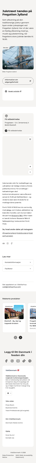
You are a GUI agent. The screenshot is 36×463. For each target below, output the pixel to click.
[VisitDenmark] (12, 370)
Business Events (11, 408)
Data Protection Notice (8, 456)
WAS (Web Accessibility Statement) (24, 456)
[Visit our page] (12, 361)
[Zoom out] (30, 172)
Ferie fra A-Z (10, 435)
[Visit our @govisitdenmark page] (24, 361)
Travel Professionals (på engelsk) (17, 410)
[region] (18, 155)
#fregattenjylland (9, 233)
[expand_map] (30, 139)
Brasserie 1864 (17, 216)
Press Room (10, 405)
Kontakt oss (10, 438)
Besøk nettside (13, 91)
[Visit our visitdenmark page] (18, 361)
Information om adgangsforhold (11, 81)
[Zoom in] (30, 166)
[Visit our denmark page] (6, 361)
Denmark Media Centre (14, 423)
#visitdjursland (22, 233)
